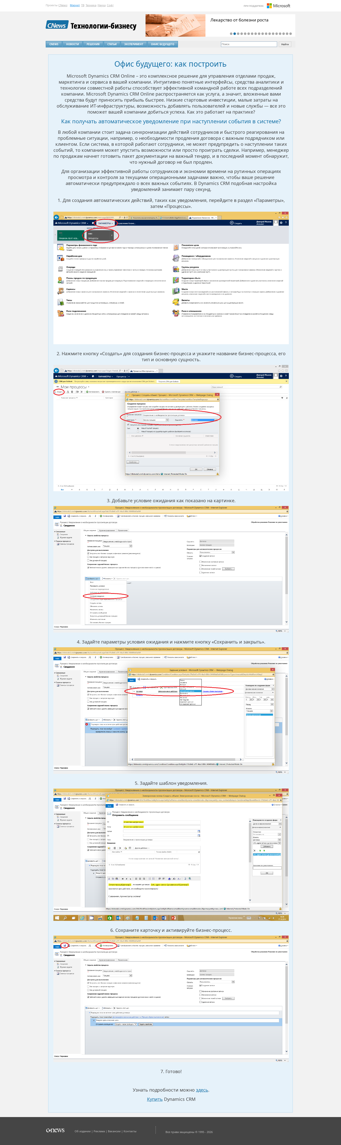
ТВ (82, 5)
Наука (102, 5)
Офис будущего (162, 44)
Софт (110, 5)
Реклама (99, 1131)
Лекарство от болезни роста (239, 20)
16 (283, 33)
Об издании (83, 1131)
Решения (93, 44)
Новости (72, 44)
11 (266, 33)
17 (287, 33)
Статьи (112, 44)
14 (276, 33)
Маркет (75, 5)
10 (262, 33)
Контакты (130, 1131)
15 (280, 33)
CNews (62, 5)
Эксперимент (133, 44)
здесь (202, 1090)
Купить (155, 1099)
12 (269, 33)
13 (273, 33)
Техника (91, 5)
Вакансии (114, 1131)
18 (290, 33)
